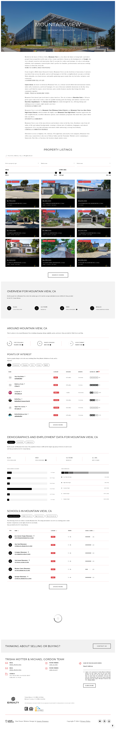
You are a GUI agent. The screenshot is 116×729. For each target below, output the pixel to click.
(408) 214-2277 (53, 670)
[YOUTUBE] (100, 721)
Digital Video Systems (20, 406)
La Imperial (17, 391)
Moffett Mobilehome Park (21, 414)
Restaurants (16, 365)
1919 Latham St (18, 393)
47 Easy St (17, 386)
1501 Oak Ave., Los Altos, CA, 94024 (22, 562)
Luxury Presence (43, 721)
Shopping (26, 365)
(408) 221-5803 (53, 664)
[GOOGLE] (104, 721)
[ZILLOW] (109, 721)
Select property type (11, 163)
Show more (58, 425)
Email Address (88, 666)
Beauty (39, 365)
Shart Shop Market (19, 376)
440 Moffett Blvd (18, 416)
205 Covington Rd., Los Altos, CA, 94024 (22, 554)
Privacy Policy (91, 679)
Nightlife (47, 365)
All (10, 365)
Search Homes (58, 275)
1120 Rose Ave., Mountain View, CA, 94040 (23, 578)
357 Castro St (18, 408)
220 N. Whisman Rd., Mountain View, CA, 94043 (24, 537)
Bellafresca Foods (19, 384)
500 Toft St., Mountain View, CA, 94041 (22, 570)
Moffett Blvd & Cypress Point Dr (22, 401)
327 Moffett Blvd (18, 378)
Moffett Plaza (18, 399)
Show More (58, 586)
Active (33, 365)
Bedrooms (80, 163)
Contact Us (102, 646)
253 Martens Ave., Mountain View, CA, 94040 (23, 546)
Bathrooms (44, 163)
